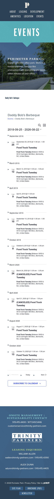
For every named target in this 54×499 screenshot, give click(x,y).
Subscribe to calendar (25, 383)
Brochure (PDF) (35, 488)
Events (10, 119)
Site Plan (16, 488)
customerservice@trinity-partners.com (27, 425)
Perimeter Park (27, 5)
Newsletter (27, 493)
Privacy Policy (30, 483)
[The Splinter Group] (46, 483)
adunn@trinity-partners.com (19, 468)
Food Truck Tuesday (27, 147)
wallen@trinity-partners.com (19, 457)
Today (28, 375)
